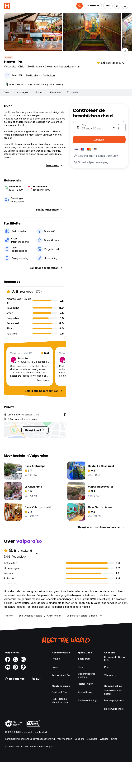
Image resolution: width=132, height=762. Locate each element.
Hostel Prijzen (85, 683)
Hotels (55, 667)
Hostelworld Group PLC (114, 659)
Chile (21, 66)
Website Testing (109, 738)
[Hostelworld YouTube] (7, 667)
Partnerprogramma (114, 700)
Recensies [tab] (55, 92)
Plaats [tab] (39, 92)
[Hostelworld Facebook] (7, 659)
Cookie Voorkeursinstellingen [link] (37, 746)
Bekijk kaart (35, 66)
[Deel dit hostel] (125, 51)
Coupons (79, 738)
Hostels (56, 658)
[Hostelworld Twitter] (15, 659)
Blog (80, 667)
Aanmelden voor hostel (113, 692)
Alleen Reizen (85, 692)
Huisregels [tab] (22, 92)
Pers (106, 667)
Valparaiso (10, 66)
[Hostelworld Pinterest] (15, 667)
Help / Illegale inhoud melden (60, 700)
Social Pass (84, 658)
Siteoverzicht (12, 746)
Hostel (8, 57)
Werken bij (110, 675)
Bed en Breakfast (61, 675)
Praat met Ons (59, 692)
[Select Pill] (79, 6)
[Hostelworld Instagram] (23, 659)
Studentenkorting (87, 700)
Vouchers (92, 738)
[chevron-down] (37, 553)
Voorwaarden (64, 738)
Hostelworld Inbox (114, 708)
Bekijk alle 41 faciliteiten (40, 75)
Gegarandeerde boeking (86, 675)
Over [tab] (6, 92)
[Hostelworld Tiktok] (23, 667)
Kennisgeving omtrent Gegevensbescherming (30, 738)
